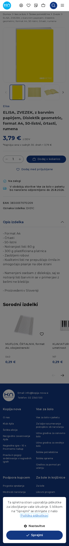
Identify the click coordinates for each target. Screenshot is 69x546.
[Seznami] (36, 5)
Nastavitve (37, 526)
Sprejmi (37, 535)
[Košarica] (43, 5)
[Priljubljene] (28, 5)
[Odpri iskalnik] (53, 5)
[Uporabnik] (21, 5)
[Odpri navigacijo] (62, 5)
